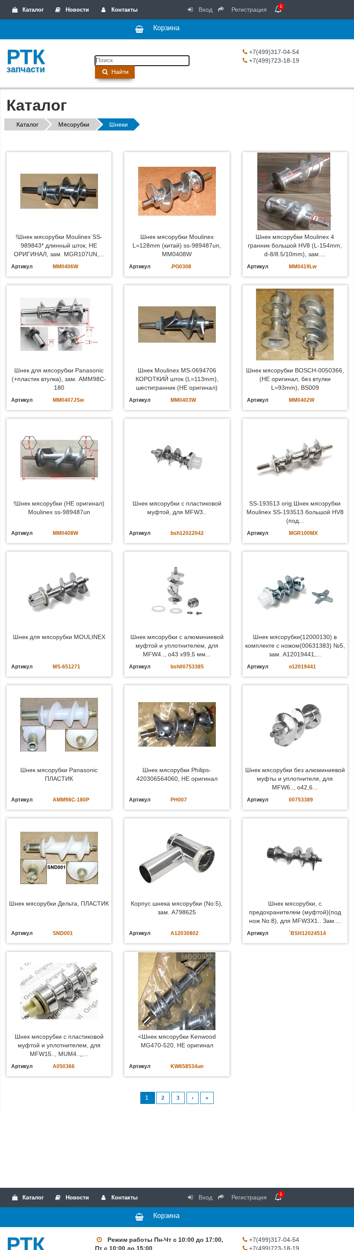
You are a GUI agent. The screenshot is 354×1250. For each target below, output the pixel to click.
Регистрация (248, 9)
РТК (25, 58)
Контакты (123, 9)
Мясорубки (73, 124)
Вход (204, 9)
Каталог (32, 9)
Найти (119, 71)
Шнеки (118, 124)
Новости (76, 9)
